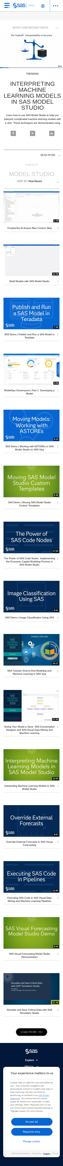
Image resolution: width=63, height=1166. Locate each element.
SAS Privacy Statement (21, 1153)
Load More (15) (32, 1032)
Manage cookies (31, 1141)
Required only (31, 1131)
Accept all (31, 1121)
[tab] (31, 27)
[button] (32, 27)
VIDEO (31, 5)
